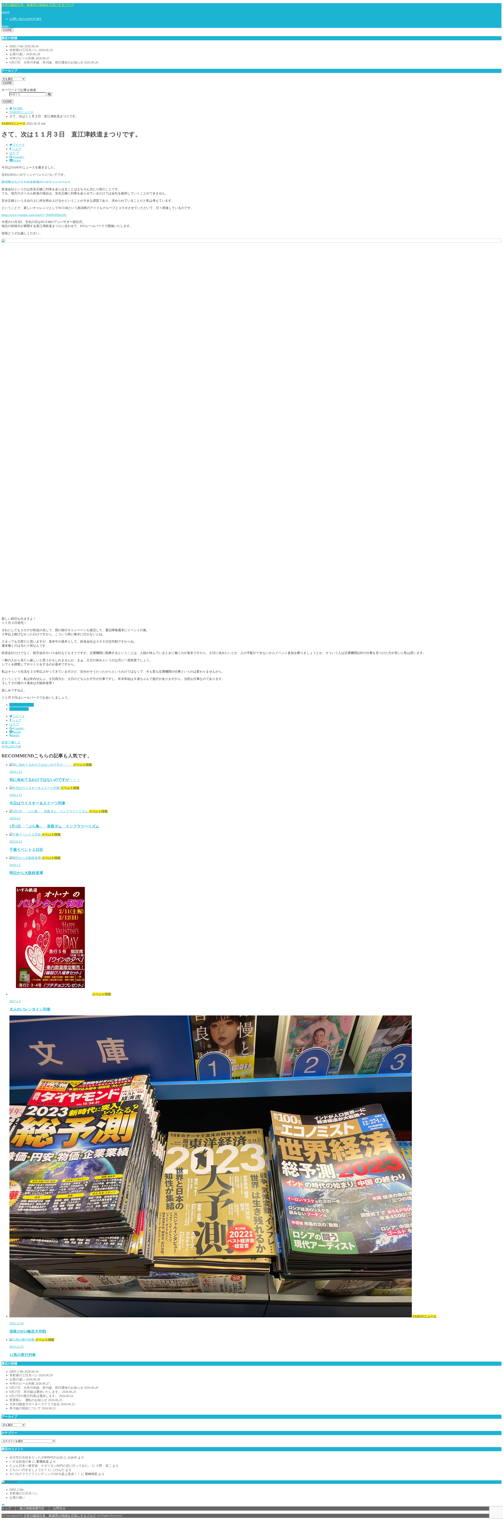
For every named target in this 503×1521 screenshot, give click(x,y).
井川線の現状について (32, 1408)
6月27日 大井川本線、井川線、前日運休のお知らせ (53, 62)
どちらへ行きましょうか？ (28, 1469)
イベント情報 (19, 709)
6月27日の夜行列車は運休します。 (41, 1396)
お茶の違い (24, 54)
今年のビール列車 (29, 58)
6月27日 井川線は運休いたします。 (42, 1391)
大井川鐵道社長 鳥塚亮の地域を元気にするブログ (38, 5)
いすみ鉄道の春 (20, 1461)
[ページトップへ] (3, 1504)
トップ (6, 1508)
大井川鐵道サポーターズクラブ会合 (42, 1404)
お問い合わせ (25, 19)
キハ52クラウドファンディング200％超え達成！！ (44, 1474)
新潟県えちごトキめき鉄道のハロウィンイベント (36, 182)
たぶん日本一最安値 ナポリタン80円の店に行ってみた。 (50, 1465)
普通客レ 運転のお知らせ (35, 1400)
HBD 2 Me (24, 46)
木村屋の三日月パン (31, 50)
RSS (14, 1482)
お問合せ (59, 1508)
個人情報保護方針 (32, 1508)
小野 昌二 (104, 1465)
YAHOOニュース (22, 704)
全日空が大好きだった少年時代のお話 (36, 1457)
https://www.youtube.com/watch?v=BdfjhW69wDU (34, 215)
